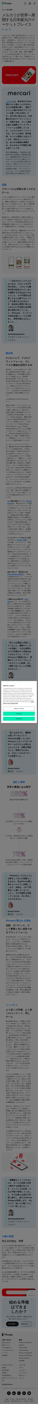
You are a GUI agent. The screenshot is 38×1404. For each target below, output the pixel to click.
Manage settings (19, 708)
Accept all (19, 718)
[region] (19, 702)
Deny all (19, 713)
